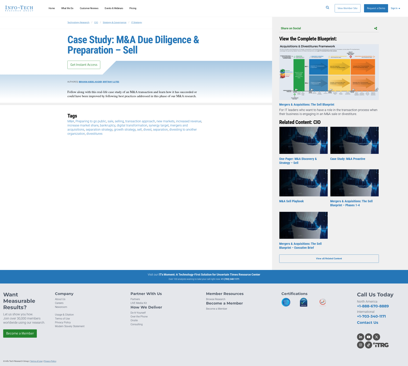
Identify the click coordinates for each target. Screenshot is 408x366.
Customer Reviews (89, 8)
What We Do (67, 8)
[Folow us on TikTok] (368, 344)
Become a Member (20, 333)
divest (147, 129)
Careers (59, 303)
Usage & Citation (64, 314)
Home (52, 8)
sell (139, 129)
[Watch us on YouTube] (368, 337)
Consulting (137, 324)
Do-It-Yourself (138, 312)
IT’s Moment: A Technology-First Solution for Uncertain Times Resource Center (209, 274)
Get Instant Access (83, 65)
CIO (96, 22)
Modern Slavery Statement (69, 326)
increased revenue (188, 121)
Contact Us (367, 322)
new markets (166, 121)
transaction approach (140, 121)
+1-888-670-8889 (373, 306)
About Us (60, 299)
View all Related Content (329, 258)
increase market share (82, 125)
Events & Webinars (114, 8)
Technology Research (78, 22)
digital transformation (132, 125)
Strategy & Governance (114, 22)
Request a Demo (376, 8)
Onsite (134, 320)
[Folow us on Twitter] (376, 337)
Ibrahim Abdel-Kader (90, 81)
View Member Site (347, 8)
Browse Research (215, 299)
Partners (135, 299)
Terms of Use (62, 318)
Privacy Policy (63, 322)
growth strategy (125, 129)
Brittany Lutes (111, 81)
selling (119, 121)
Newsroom (61, 307)
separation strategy (99, 129)
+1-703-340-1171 (371, 316)
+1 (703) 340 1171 (230, 279)
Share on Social (291, 28)
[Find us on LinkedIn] (360, 337)
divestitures (94, 134)
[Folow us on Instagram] (360, 344)
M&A (70, 121)
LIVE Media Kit (139, 303)
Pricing (132, 8)
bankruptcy (107, 125)
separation (160, 129)
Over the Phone (139, 316)
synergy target (159, 125)
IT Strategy (136, 22)
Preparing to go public (91, 121)
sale (110, 121)
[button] (396, 8)
